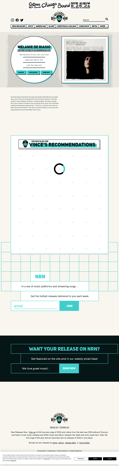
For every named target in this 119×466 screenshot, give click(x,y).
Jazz (38, 55)
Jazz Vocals (45, 55)
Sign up (32, 432)
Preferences (81, 458)
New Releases (19, 26)
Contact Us (64, 427)
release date (70, 442)
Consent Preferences (75, 451)
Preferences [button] (13, 460)
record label (84, 442)
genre (55, 442)
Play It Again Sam (36, 65)
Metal (95, 26)
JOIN (69, 306)
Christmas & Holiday (67, 26)
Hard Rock (84, 26)
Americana (41, 26)
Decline (95, 458)
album (61, 442)
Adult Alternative (24, 55)
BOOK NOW (69, 368)
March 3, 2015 (38, 60)
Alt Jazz (33, 55)
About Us (54, 427)
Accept (110, 458)
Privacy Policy (41, 451)
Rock (30, 26)
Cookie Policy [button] (47, 458)
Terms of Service (62, 451)
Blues (51, 26)
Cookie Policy (51, 451)
